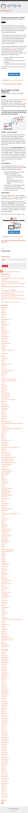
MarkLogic (4, 633)
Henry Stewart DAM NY (6, 583)
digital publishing (5, 493)
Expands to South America (7, 551)
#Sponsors (4, 346)
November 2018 (5, 659)
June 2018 (4, 667)
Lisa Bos (8, 19)
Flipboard (3, 559)
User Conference (11, 197)
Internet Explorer (5, 597)
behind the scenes (5, 392)
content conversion (5, 452)
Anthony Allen (4, 374)
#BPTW (3, 309)
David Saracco (4, 481)
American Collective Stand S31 (7, 370)
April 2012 (4, 771)
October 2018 (4, 660)
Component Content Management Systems (10, 447)
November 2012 (5, 759)
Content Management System (7, 461)
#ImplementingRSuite (6, 319)
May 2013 (4, 749)
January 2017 (4, 689)
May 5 (3, 641)
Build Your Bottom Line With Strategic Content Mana (12, 423)
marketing (4, 631)
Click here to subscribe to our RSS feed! (11, 271)
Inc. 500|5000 (4, 593)
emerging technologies (6, 536)
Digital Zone (4, 500)
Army (3, 377)
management (4, 629)
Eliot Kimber (4, 532)
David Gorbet (4, 479)
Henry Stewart (4, 582)
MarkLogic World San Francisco (8, 639)
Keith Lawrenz (4, 612)
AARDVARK (4, 357)
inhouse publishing (5, 595)
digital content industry (6, 491)
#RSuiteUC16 (23, 99)
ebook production (5, 518)
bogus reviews (4, 404)
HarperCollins (4, 578)
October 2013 (4, 740)
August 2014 (4, 723)
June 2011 (4, 788)
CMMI (3, 435)
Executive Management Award (7, 549)
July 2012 (3, 766)
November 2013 (5, 739)
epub (3, 544)
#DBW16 (3, 312)
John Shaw (4, 604)
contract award (4, 466)
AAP (2, 355)
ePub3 (3, 546)
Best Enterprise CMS (6, 394)
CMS (3, 437)
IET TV (3, 590)
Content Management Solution (7, 459)
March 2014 (4, 732)
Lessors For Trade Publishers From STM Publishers (11, 619)
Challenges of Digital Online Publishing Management (11, 428)
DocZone (4, 507)
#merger (3, 326)
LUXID (3, 626)
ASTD (3, 382)
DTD (2, 512)
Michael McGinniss (5, 645)
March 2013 (4, 752)
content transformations (6, 464)
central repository (5, 426)
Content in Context (5, 454)
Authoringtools (4, 386)
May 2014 (4, 729)
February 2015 (4, 715)
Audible (3, 384)
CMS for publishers (6, 440)
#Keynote (3, 321)
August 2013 (4, 744)
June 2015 (4, 708)
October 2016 (4, 691)
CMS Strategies (5, 444)
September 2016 (5, 693)
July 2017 (3, 679)
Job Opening (4, 602)
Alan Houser (4, 365)
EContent (3, 524)
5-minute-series (5, 353)
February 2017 (4, 688)
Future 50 (3, 568)
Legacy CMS (4, 617)
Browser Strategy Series (6, 421)
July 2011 (3, 786)
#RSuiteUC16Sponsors (6, 343)
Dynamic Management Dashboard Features (10, 513)
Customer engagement (6, 472)
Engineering (4, 537)
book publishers (5, 406)
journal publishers (5, 607)
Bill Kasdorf (4, 401)
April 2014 (4, 730)
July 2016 (3, 696)
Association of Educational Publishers (9, 380)
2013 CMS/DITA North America (8, 350)
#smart (3, 345)
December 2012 (5, 757)
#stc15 (3, 348)
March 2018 (4, 671)
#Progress (4, 335)
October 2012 (4, 761)
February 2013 (4, 754)
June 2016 (4, 698)
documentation (4, 505)
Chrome (3, 432)
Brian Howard (4, 418)
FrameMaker (4, 563)
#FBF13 (3, 314)
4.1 (2, 351)
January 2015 (4, 717)
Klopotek (3, 614)
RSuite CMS (22, 103)
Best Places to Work (5, 396)
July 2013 (3, 746)
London (3, 622)
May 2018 (4, 669)
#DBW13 (3, 311)
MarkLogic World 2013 (6, 638)
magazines (4, 628)
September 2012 (5, 763)
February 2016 (4, 703)
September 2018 (5, 662)
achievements (4, 358)
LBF (2, 616)
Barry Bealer (4, 389)
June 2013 (4, 747)
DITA (3, 501)
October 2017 (4, 674)
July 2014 (3, 725)
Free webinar (4, 566)
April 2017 (4, 684)
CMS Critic (4, 438)
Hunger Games (4, 588)
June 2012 (4, 768)
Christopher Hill (5, 430)
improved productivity (6, 592)
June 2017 (4, 681)
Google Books (4, 573)
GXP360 (3, 575)
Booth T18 (4, 415)
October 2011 (4, 781)
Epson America (4, 542)
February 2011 (4, 795)
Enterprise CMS (5, 539)
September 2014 (5, 722)
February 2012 (4, 774)
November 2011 (5, 780)
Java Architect (4, 600)
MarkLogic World (5, 636)
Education (3, 527)
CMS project (4, 442)
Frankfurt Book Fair (5, 565)
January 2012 (4, 776)
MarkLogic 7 (4, 634)
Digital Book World (5, 490)
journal (3, 605)
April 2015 (4, 711)
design (3, 486)
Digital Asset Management (7, 488)
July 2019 (3, 652)
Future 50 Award (5, 570)
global (3, 571)
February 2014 (4, 734)
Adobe (3, 360)
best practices (4, 398)
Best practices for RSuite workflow (8, 399)
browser (3, 420)
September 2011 (5, 783)
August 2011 (4, 785)
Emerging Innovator (5, 534)
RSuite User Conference (12, 48)
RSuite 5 (6, 240)
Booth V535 (4, 416)
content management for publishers (9, 457)
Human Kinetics (5, 587)
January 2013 (4, 756)
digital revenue (4, 496)
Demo (3, 484)
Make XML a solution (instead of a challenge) (9, 281)
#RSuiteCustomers (21, 240)
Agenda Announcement (6, 363)
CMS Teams (4, 445)
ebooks (3, 520)
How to (3, 585)
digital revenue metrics (6, 498)
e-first (3, 515)
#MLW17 (3, 328)
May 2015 (4, 710)
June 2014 (4, 727)
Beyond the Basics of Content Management (10, 91)
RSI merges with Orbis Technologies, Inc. (9, 290)
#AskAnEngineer (5, 307)
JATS (3, 599)
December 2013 (5, 737)
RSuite (6, 84)
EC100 (3, 522)
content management (6, 455)
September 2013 (5, 742)
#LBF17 (3, 323)
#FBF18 (3, 317)
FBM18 (3, 554)
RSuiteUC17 (19, 84)
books (3, 411)
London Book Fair (5, 624)
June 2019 (4, 653)
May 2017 (4, 682)
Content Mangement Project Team (8, 462)
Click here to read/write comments (15, 80)
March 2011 (4, 793)
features (3, 556)
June (3, 610)
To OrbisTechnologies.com (5, 10)
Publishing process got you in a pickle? (13, 18)
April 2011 (4, 792)
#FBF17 (3, 316)
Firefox (3, 558)
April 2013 (4, 751)
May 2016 (4, 700)
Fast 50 (3, 553)
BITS (3, 403)
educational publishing (6, 530)
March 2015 (4, 713)
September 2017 (5, 676)
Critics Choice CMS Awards (7, 471)
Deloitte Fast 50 (5, 483)
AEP (2, 362)
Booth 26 (3, 413)
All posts (2, 248)
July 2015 (3, 706)
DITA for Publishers (5, 503)
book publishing (5, 408)
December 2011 (5, 778)
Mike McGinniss (5, 646)
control (3, 467)
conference (4, 449)
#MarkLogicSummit (5, 324)
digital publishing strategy (6, 495)
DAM (3, 476)
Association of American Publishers (8, 379)
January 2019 (4, 657)
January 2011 (4, 797)
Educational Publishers (6, 529)
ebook (3, 517)
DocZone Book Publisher (6, 508)
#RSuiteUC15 (4, 340)
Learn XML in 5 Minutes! (6, 276)
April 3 (3, 375)
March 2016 (4, 701)
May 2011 (4, 790)
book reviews (4, 409)
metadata (4, 643)
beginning (3, 391)
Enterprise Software (5, 541)
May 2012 (4, 769)
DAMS (3, 478)
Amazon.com (4, 369)
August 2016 (4, 694)
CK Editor (3, 433)
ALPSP (3, 367)
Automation (4, 387)
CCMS (3, 425)
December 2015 (5, 705)
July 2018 (3, 665)
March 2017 (4, 686)
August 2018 (4, 664)
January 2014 (4, 735)
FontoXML (4, 561)
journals (3, 609)
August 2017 (4, 677)
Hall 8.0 (3, 576)
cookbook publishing (6, 469)
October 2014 (4, 720)
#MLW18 (3, 329)
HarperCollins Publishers (6, 580)
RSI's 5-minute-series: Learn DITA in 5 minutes (10, 302)
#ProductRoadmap (12, 84)
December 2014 (5, 718)
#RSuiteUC (4, 338)
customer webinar (5, 474)
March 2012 (4, 773)
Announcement (4, 372)
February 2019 (4, 655)
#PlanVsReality (4, 331)
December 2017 (5, 672)
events (3, 547)
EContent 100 (4, 525)
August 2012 (4, 764)
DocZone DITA (4, 510)
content (3, 450)
